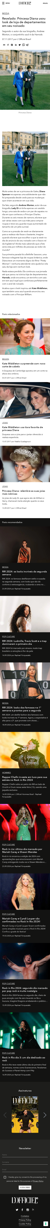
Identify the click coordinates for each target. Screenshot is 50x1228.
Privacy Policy (38, 1181)
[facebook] (8, 45)
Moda (5, 13)
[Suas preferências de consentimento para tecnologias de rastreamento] (45, 1223)
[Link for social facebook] (22, 1210)
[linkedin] (16, 45)
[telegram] (27, 45)
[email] (4, 45)
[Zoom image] (25, 159)
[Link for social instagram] (27, 1210)
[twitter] (20, 45)
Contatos (25, 1216)
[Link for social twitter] (17, 1210)
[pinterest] (12, 45)
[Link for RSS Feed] (33, 1210)
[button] (45, 1115)
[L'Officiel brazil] (25, 3)
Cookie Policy (25, 1224)
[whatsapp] (23, 45)
